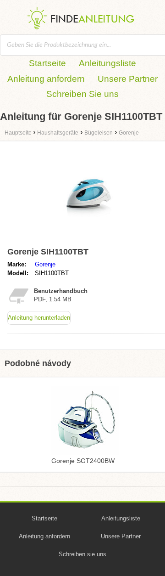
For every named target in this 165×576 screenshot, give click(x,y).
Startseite (47, 63)
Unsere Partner (128, 79)
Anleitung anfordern (46, 79)
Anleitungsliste (107, 63)
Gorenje (45, 264)
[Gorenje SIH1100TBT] (92, 239)
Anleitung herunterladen (39, 317)
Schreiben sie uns (82, 554)
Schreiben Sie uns (82, 94)
